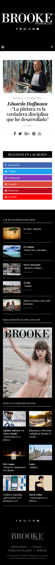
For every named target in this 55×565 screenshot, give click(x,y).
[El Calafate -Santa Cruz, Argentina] (12, 251)
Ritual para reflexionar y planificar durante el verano (40, 433)
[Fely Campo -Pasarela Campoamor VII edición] (14, 452)
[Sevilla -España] (12, 287)
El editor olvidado (32, 228)
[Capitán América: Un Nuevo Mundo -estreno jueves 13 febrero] (14, 419)
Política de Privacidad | (21, 550)
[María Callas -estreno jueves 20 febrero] (40, 483)
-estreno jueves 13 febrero (13, 435)
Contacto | (38, 546)
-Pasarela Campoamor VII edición (14, 467)
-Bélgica (33, 466)
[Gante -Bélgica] (40, 452)
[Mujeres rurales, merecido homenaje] (12, 305)
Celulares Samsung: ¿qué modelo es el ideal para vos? (13, 497)
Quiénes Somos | (20, 546)
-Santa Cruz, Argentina (34, 248)
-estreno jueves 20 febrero (38, 497)
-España (27, 284)
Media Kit (42, 550)
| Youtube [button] (12, 196)
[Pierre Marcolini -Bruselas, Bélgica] (12, 269)
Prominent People (34, 98)
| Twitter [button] (11, 171)
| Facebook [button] (12, 165)
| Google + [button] (12, 184)
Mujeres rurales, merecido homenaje (36, 302)
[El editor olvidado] (12, 233)
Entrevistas (18, 98)
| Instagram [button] (13, 177)
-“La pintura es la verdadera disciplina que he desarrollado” (27, 111)
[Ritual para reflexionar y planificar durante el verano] (40, 419)
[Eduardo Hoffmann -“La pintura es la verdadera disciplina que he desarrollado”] (27, 76)
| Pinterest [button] (12, 190)
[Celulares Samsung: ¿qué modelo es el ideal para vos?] (14, 483)
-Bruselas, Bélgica (32, 266)
